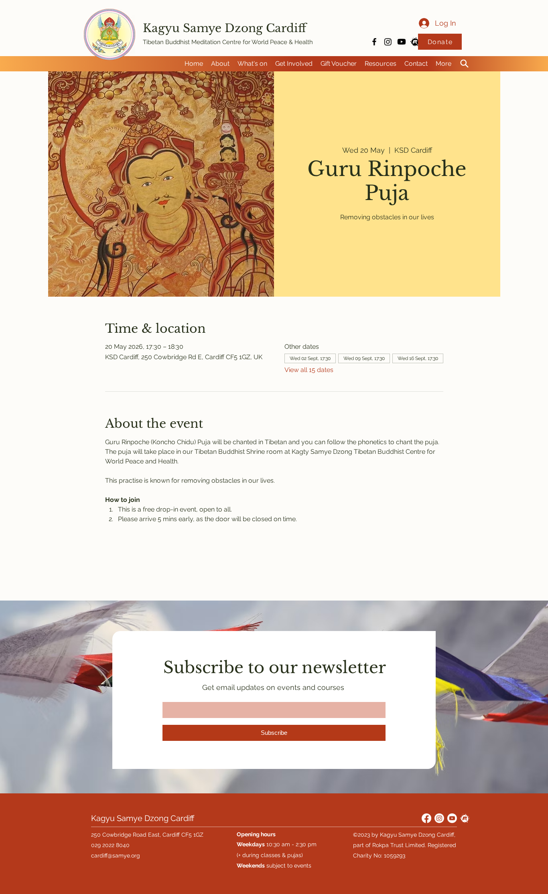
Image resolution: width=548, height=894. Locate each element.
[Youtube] (401, 42)
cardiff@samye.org (115, 855)
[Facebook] (426, 818)
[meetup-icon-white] (465, 818)
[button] (220, 64)
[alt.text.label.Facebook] (374, 42)
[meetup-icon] (415, 42)
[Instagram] (388, 42)
